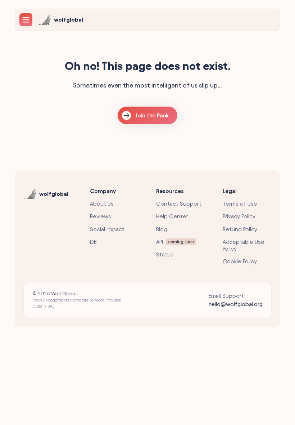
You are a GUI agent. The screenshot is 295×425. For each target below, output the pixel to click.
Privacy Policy (239, 216)
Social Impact (107, 229)
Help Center (172, 216)
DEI (93, 242)
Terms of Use (240, 204)
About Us (102, 204)
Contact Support (178, 204)
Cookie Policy (240, 261)
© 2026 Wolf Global (76, 299)
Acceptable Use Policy (243, 245)
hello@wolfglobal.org (236, 304)
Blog (161, 229)
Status (164, 254)
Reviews (100, 216)
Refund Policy (240, 229)
